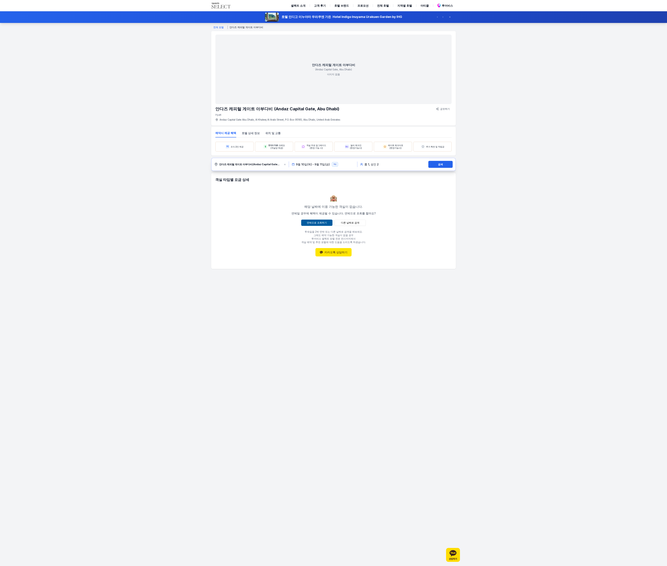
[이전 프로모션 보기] (438, 17)
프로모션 (363, 5)
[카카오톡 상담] (453, 555)
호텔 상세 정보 (251, 133)
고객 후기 (320, 5)
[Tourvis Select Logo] (221, 5)
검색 (440, 164)
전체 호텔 (383, 5)
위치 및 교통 (273, 133)
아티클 (425, 5)
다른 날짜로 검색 (350, 222)
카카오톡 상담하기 (335, 252)
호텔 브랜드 (341, 5)
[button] (333, 17)
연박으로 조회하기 (317, 222)
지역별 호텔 (404, 5)
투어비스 (447, 5)
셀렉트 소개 (298, 5)
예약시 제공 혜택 (225, 133)
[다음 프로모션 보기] (444, 17)
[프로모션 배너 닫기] (451, 17)
